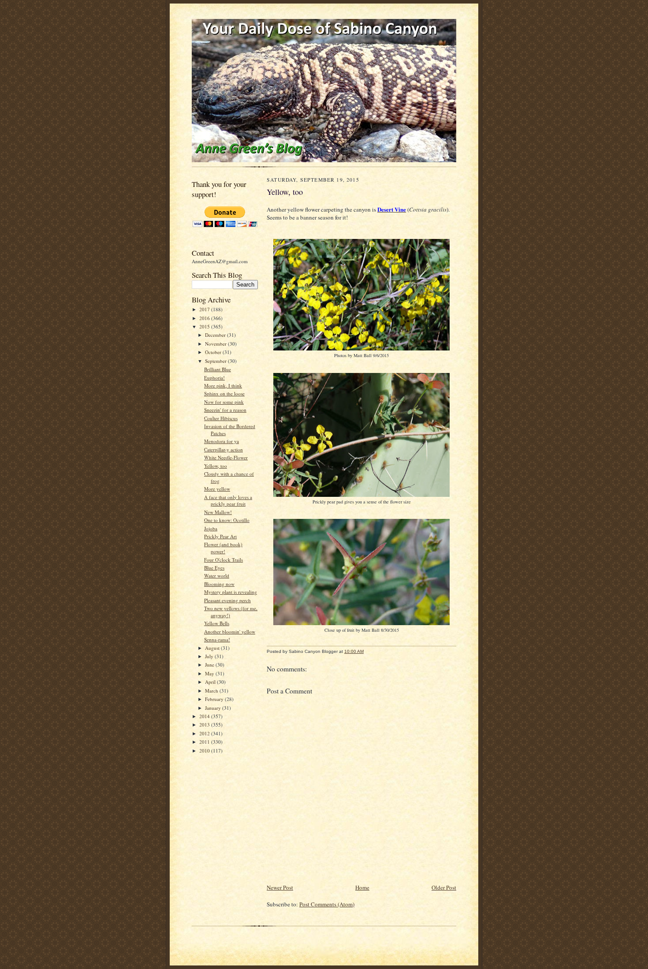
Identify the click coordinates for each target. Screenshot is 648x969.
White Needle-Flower (226, 457)
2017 (205, 309)
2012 (205, 733)
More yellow (217, 488)
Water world (216, 575)
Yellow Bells (216, 623)
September (216, 361)
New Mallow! (218, 512)
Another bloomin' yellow (229, 631)
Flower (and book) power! (223, 548)
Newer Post (280, 887)
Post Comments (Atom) (326, 904)
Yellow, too (215, 465)
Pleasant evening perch (227, 600)
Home (362, 887)
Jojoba (210, 528)
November (216, 343)
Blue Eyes (214, 567)
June (210, 664)
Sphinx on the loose (224, 393)
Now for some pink (224, 402)
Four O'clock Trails (223, 559)
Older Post (444, 887)
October (214, 352)
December (216, 335)
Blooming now (219, 584)
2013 (205, 724)
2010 (205, 750)
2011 (205, 741)
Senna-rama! (217, 639)
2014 (205, 716)
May (210, 673)
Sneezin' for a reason (225, 409)
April (211, 681)
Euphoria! (214, 377)
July (210, 656)
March (212, 690)
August (213, 648)
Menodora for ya (221, 441)
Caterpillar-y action (223, 449)
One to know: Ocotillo (227, 520)
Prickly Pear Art (220, 536)
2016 (205, 318)
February (215, 699)
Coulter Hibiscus (221, 418)
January (213, 707)
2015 (205, 326)
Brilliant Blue (217, 369)
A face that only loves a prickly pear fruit (228, 500)
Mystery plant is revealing (230, 592)
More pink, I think (223, 385)
